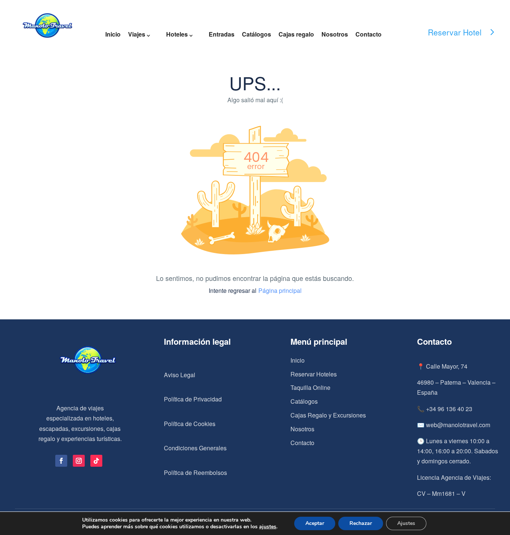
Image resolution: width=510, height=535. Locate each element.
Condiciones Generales (195, 448)
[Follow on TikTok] (96, 461)
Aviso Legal (179, 374)
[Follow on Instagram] (79, 461)
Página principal (280, 290)
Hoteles (177, 34)
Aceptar (314, 523)
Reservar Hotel (455, 32)
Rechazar (360, 523)
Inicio (113, 34)
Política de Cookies (189, 423)
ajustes (267, 526)
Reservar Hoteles (313, 374)
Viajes (136, 34)
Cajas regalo (296, 34)
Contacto (368, 34)
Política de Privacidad (193, 399)
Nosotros (334, 34)
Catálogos (256, 34)
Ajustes (406, 523)
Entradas (221, 34)
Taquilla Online (310, 387)
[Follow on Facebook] (61, 461)
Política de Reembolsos (195, 472)
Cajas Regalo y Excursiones (328, 415)
